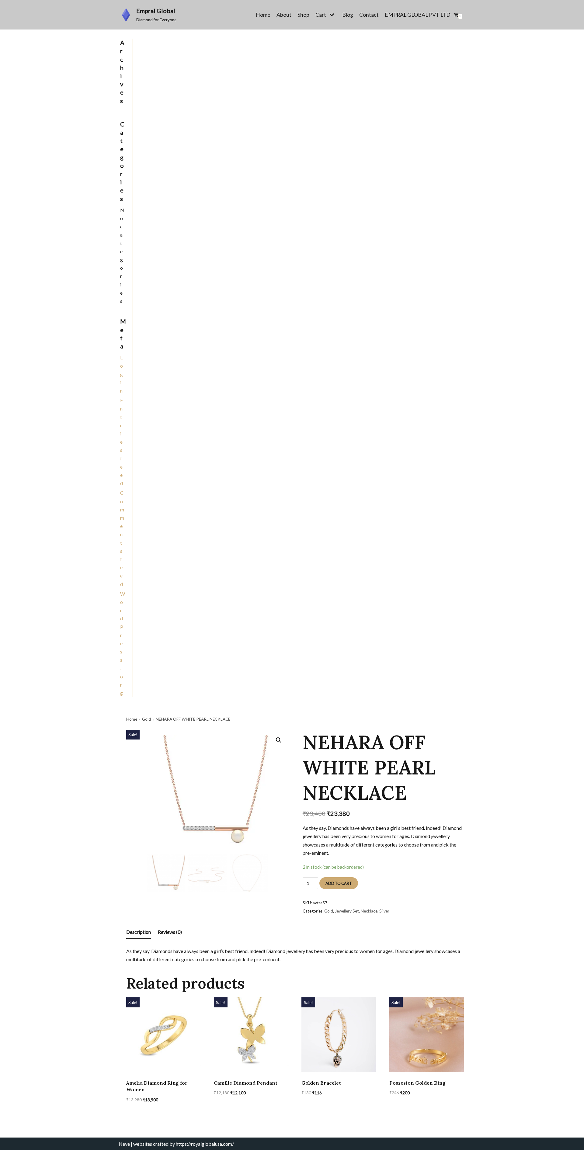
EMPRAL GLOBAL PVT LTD (417, 15)
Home (263, 15)
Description (138, 932)
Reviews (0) (170, 932)
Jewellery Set (347, 911)
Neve (124, 1144)
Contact (369, 15)
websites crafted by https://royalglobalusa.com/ (183, 1144)
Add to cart (338, 883)
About (283, 15)
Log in (121, 374)
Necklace (369, 911)
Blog (347, 15)
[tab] (138, 932)
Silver (384, 911)
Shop (303, 15)
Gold (146, 719)
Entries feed (121, 441)
